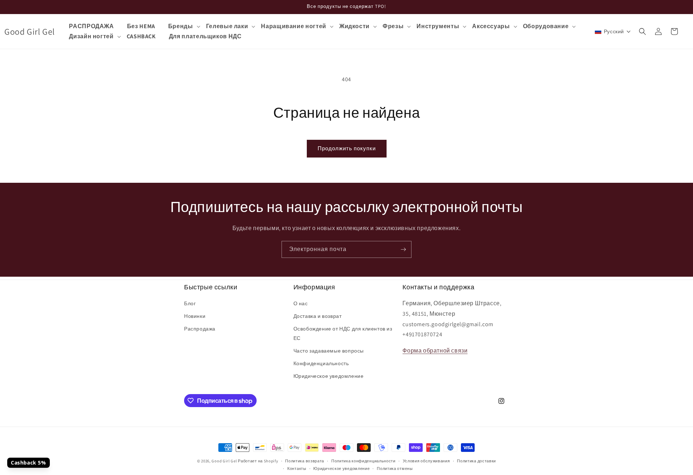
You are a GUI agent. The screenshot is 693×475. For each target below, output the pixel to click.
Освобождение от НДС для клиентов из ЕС (342, 333)
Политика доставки (476, 460)
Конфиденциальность (321, 363)
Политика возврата (304, 460)
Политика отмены (395, 468)
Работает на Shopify (258, 460)
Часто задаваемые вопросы (328, 350)
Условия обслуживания (426, 460)
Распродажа (199, 328)
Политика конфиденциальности (363, 460)
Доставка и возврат (317, 316)
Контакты (296, 468)
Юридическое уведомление (328, 376)
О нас (300, 303)
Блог (190, 303)
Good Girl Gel (224, 460)
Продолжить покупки (347, 148)
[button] (183, 26)
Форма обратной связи (434, 350)
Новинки (194, 316)
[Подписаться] (403, 249)
